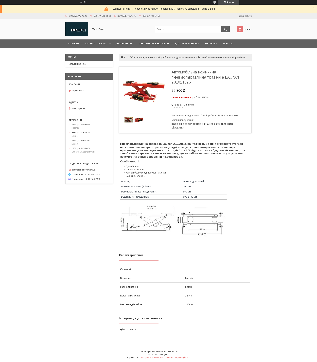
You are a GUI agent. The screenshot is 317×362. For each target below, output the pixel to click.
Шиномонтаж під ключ (154, 43)
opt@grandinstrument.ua (83, 170)
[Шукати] (225, 29)
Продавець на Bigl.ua (158, 354)
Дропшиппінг (124, 43)
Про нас (228, 43)
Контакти (211, 43)
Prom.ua (174, 351)
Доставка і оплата (187, 43)
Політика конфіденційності (177, 357)
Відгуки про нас (77, 64)
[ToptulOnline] (76, 35)
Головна (73, 43)
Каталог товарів (95, 43)
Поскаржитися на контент (151, 357)
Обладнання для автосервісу (146, 57)
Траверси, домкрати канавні (179, 57)
